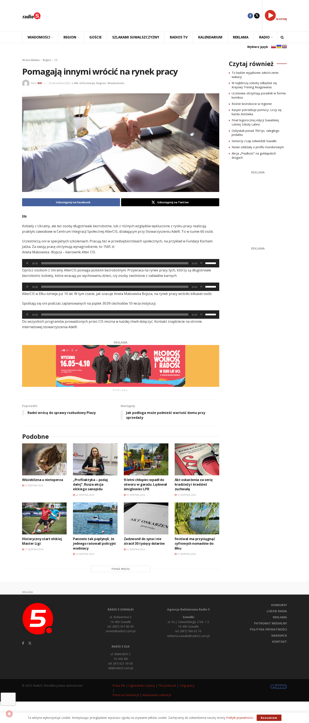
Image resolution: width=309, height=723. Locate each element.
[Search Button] (282, 37)
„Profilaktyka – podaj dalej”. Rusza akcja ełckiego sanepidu (90, 484)
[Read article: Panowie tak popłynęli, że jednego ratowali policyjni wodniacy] (95, 518)
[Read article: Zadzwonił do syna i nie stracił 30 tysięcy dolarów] (146, 518)
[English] (284, 47)
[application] (120, 263)
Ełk (56, 60)
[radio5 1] (120, 365)
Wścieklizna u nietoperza (42, 479)
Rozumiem (269, 718)
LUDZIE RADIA (277, 611)
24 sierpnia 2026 (84, 494)
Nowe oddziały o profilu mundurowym (258, 147)
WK (39, 83)
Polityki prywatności (239, 718)
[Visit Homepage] (31, 16)
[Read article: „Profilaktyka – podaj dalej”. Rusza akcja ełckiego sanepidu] (95, 459)
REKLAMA (240, 37)
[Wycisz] (201, 263)
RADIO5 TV (179, 37)
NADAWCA (279, 635)
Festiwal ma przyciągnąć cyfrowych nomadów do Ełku (195, 544)
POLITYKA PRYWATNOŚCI (268, 629)
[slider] (211, 263)
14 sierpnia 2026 (84, 553)
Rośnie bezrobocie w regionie (252, 104)
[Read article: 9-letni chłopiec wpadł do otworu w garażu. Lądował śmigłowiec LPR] (146, 459)
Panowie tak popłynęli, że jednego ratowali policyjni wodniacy (94, 544)
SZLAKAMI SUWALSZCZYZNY (135, 37)
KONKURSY (279, 605)
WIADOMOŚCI (39, 37)
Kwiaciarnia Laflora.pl (156, 695)
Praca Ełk (118, 685)
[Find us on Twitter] (257, 16)
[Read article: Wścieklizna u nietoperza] (44, 459)
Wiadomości (115, 83)
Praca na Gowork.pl (125, 695)
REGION (69, 37)
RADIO (264, 37)
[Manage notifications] (9, 713)
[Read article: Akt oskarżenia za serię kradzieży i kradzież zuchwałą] (197, 459)
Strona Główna (31, 60)
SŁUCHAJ (281, 19)
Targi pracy (186, 685)
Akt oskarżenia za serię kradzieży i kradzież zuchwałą (194, 484)
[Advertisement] (147, 15)
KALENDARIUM (210, 37)
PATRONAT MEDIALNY (270, 623)
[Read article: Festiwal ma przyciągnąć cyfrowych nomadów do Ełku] (197, 518)
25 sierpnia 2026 (33, 485)
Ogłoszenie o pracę (141, 685)
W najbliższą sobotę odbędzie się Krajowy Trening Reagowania (254, 85)
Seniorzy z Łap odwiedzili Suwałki (254, 141)
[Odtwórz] (27, 263)
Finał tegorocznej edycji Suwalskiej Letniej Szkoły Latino (255, 122)
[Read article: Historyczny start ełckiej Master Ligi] (44, 518)
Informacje (87, 83)
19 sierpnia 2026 (135, 494)
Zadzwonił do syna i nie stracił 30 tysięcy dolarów (144, 541)
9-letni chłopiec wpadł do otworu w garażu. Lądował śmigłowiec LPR (145, 484)
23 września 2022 (59, 83)
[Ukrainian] (278, 47)
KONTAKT (279, 642)
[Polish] (273, 47)
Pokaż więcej (121, 568)
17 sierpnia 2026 (33, 549)
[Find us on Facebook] (250, 16)
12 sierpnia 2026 (135, 549)
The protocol (167, 685)
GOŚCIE (95, 37)
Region (47, 60)
